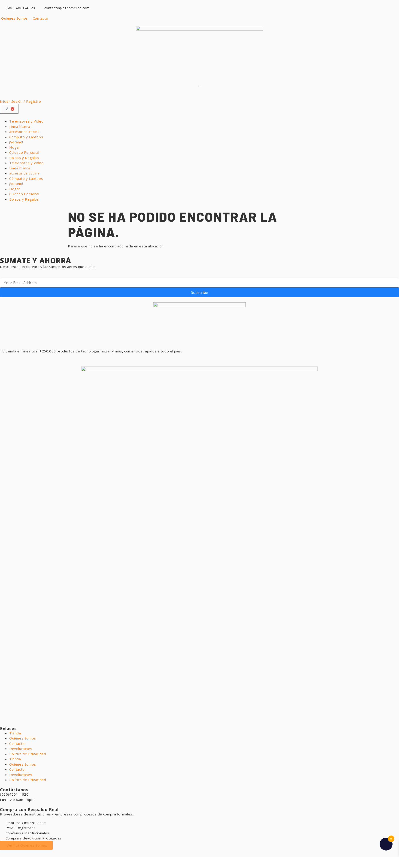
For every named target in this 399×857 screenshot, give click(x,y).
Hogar (14, 147)
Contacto (17, 743)
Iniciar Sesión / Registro (20, 101)
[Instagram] (31, 359)
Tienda (15, 733)
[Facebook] (18, 359)
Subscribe (199, 292)
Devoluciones (20, 748)
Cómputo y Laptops (26, 137)
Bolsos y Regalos (24, 157)
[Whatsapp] (6, 359)
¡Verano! (16, 142)
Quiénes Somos (22, 738)
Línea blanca (19, 126)
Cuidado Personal (24, 152)
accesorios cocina (24, 131)
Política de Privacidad (27, 754)
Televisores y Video (26, 121)
